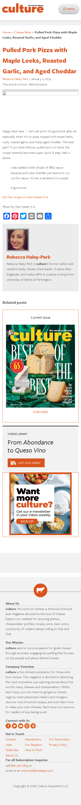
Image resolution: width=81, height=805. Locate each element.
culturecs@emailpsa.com (36, 770)
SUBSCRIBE (40, 411)
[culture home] (22, 11)
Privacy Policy (58, 744)
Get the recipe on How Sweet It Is (25, 197)
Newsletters (33, 739)
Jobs (9, 744)
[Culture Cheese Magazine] (40, 590)
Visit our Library (29, 463)
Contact (11, 739)
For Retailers (33, 744)
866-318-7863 (19, 765)
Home (6, 32)
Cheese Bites (22, 32)
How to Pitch (33, 749)
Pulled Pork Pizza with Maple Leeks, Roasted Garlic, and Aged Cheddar (39, 60)
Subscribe (12, 749)
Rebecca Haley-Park (15, 78)
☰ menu (70, 9)
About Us (12, 755)
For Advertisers (59, 739)
